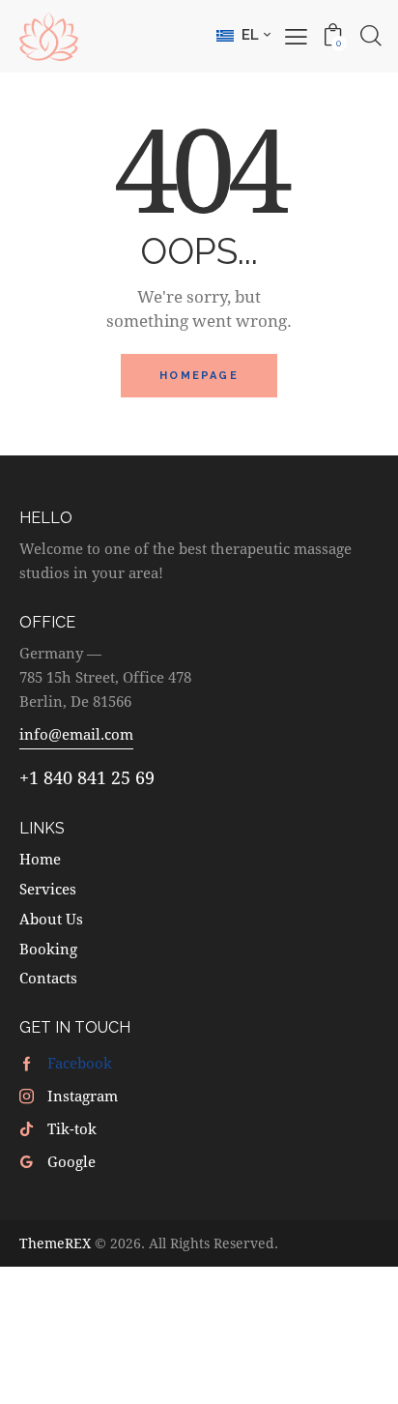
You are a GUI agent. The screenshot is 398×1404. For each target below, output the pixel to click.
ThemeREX (55, 1243)
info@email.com (76, 734)
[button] (243, 34)
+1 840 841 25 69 (87, 777)
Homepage (199, 375)
